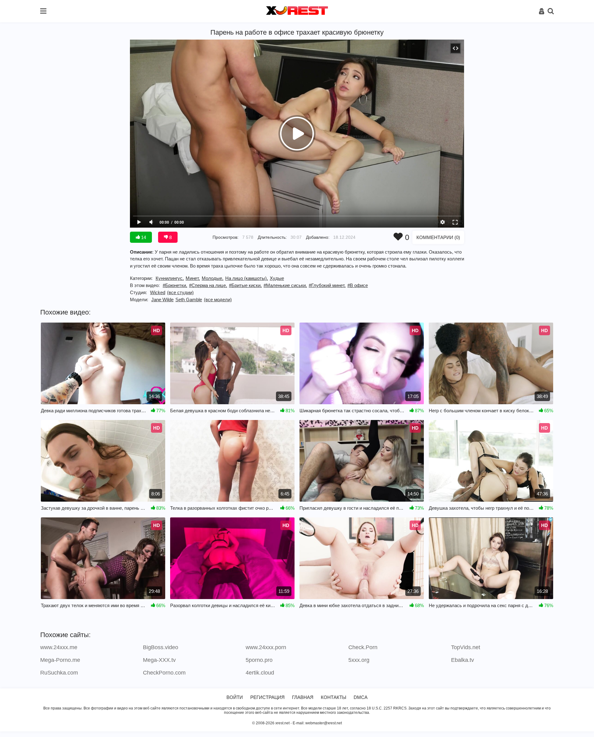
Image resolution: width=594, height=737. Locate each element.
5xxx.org (358, 660)
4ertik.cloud (260, 673)
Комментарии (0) (438, 237)
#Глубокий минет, (327, 285)
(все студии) (180, 292)
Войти (234, 697)
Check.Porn (362, 647)
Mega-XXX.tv (159, 660)
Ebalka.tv (462, 660)
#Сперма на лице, (208, 285)
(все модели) (218, 299)
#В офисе (357, 285)
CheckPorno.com (164, 673)
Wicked (157, 292)
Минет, (193, 278)
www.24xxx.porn (266, 647)
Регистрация (267, 697)
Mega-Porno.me (60, 660)
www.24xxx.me (58, 647)
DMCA (361, 697)
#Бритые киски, (245, 285)
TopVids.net (465, 647)
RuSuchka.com (59, 673)
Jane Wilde (162, 299)
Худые (277, 278)
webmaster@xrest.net (323, 723)
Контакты (333, 697)
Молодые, (212, 278)
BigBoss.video (160, 647)
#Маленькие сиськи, (285, 285)
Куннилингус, (170, 278)
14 (143, 237)
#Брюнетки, (175, 285)
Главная (302, 697)
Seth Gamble (188, 299)
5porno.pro (259, 660)
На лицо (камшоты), (246, 278)
